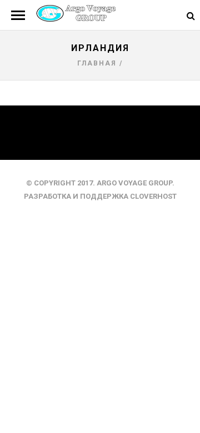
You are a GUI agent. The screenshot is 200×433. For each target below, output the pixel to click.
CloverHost (153, 196)
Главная (97, 63)
